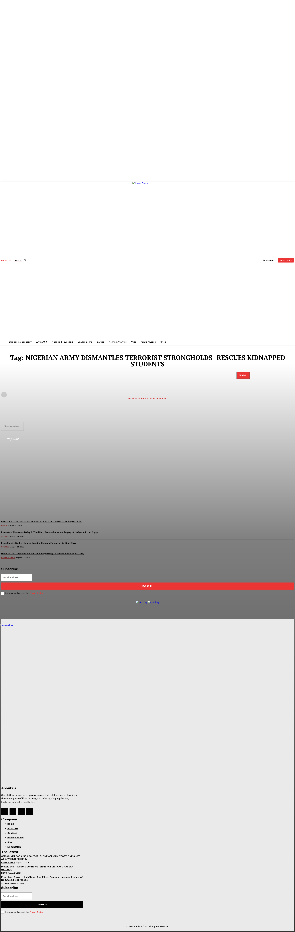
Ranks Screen (8, 862)
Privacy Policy (36, 593)
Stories (5, 883)
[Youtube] (29, 811)
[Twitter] (21, 811)
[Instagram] (13, 811)
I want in (147, 586)
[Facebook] (4, 811)
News (4, 873)
